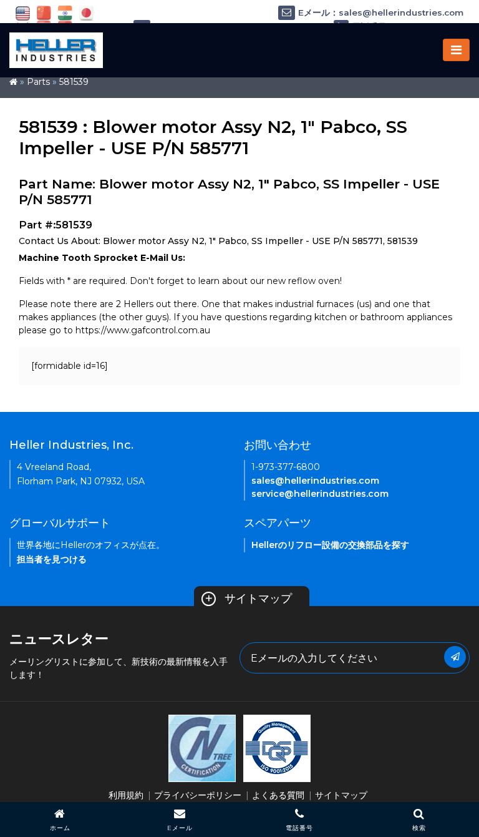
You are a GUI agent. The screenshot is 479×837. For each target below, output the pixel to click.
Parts (38, 81)
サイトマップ (248, 598)
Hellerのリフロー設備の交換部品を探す (330, 545)
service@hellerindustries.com (320, 493)
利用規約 (126, 795)
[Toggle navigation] (456, 50)
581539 (74, 81)
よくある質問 (278, 795)
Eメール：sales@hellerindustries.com (380, 12)
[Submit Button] (455, 657)
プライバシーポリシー (197, 795)
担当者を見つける (52, 559)
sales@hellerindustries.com (315, 480)
